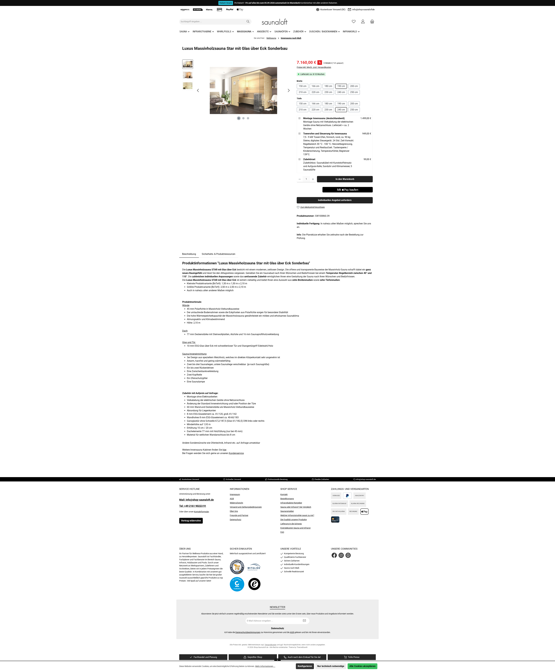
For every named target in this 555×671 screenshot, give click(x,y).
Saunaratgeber (287, 511)
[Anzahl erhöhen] (313, 179)
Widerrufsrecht (236, 503)
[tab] (189, 254)
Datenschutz (235, 519)
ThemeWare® (302, 647)
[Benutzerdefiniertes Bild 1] (237, 567)
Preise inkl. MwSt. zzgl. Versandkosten (314, 67)
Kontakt (284, 494)
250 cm (354, 92)
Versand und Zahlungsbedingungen (246, 507)
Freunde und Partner (239, 515)
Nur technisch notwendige (330, 666)
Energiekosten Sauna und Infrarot (295, 528)
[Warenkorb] (371, 22)
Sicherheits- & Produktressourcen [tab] (218, 254)
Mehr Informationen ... (265, 666)
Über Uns (234, 511)
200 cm (354, 86)
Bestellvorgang (287, 498)
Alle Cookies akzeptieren (362, 666)
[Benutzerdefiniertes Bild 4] (254, 584)
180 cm (328, 86)
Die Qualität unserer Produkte (293, 519)
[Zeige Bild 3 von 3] (248, 118)
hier (224, 449)
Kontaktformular (201, 511)
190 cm (341, 86)
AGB (232, 498)
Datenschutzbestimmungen (247, 632)
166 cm (315, 86)
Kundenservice (236, 453)
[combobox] (212, 22)
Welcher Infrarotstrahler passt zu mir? (297, 515)
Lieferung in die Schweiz (291, 524)
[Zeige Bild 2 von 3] (243, 118)
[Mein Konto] (363, 22)
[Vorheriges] (198, 90)
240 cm (341, 92)
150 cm (302, 86)
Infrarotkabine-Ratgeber (291, 503)
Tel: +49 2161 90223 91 (192, 505)
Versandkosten (270, 645)
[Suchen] (248, 22)
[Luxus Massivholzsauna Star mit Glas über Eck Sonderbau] (243, 90)
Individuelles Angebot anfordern (335, 200)
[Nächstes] (288, 90)
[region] (236, 90)
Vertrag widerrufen (191, 520)
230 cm (328, 92)
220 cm (315, 92)
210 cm (302, 92)
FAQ (282, 532)
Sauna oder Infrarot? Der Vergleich (295, 507)
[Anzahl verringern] (300, 179)
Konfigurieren (305, 666)
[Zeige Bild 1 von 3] (239, 118)
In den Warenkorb (345, 179)
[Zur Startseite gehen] (277, 21)
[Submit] (304, 621)
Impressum (235, 494)
